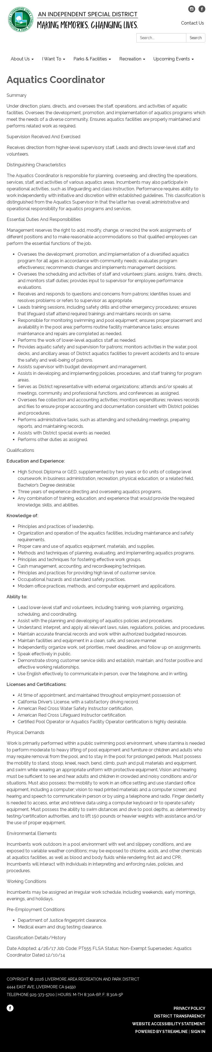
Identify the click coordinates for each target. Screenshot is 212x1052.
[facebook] (201, 11)
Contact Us (192, 23)
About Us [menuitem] (20, 59)
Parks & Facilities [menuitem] (90, 59)
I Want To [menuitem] (51, 59)
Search (196, 38)
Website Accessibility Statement (168, 1024)
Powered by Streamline (161, 1031)
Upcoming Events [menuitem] (171, 59)
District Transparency (179, 1016)
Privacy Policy (189, 1008)
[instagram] (191, 11)
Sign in (198, 1031)
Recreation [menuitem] (130, 59)
